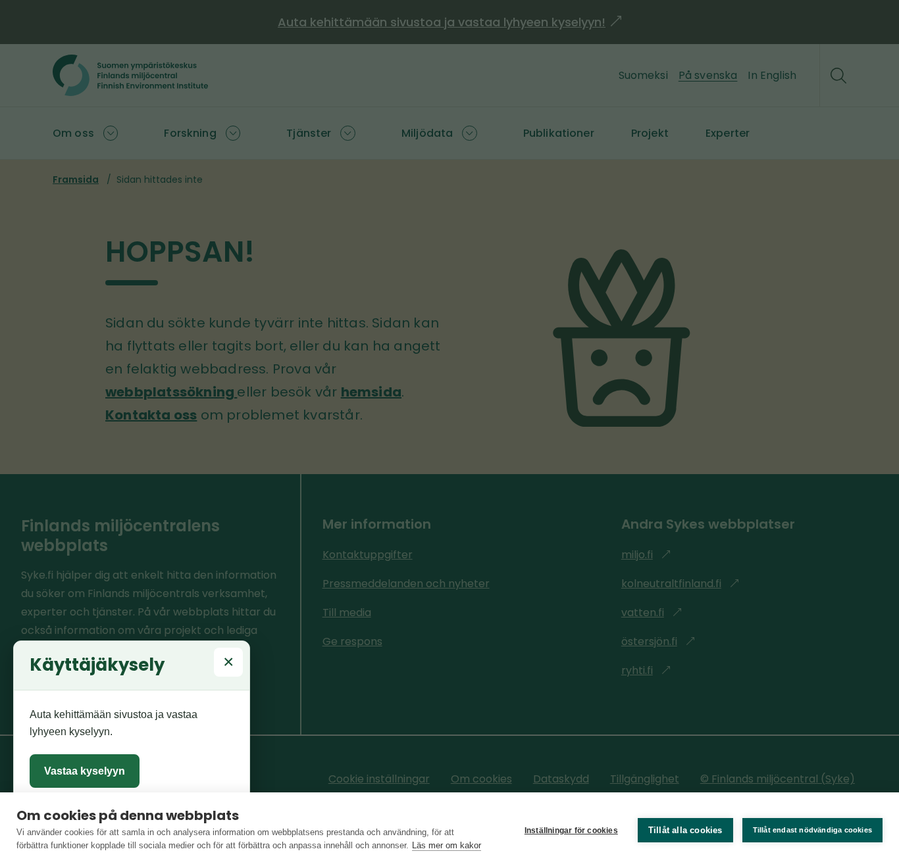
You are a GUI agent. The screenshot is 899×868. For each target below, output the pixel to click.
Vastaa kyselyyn (84, 771)
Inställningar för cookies (571, 830)
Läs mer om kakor (446, 845)
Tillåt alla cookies (685, 830)
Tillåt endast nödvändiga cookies (812, 830)
